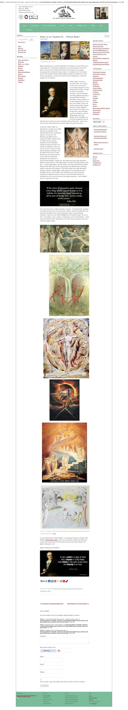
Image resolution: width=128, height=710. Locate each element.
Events (94, 100)
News (70, 25)
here (55, 533)
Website (42, 672)
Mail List (20, 48)
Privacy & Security (93, 697)
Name (42, 656)
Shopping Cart (81, 25)
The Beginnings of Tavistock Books (78, 603)
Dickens (20, 68)
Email (42, 664)
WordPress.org (96, 165)
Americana (21, 62)
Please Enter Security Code (47, 647)
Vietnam (20, 82)
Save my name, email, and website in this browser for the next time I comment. (62, 682)
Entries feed (96, 161)
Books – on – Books (23, 64)
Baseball (95, 82)
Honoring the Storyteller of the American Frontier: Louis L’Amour (101, 54)
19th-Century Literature (99, 74)
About (62, 25)
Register (95, 157)
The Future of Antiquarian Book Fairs (51, 603)
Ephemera (95, 98)
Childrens (20, 66)
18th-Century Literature (59, 588)
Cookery (95, 96)
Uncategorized (97, 110)
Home (24, 25)
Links (19, 46)
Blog (101, 25)
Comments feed (97, 163)
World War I (21, 80)
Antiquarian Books (72, 588)
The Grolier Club (98, 149)
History (80, 588)
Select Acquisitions (49, 25)
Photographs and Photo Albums (101, 108)
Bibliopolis (94, 703)
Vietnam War (96, 112)
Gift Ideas (95, 102)
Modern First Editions (24, 72)
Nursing (20, 74)
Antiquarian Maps (98, 80)
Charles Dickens (97, 88)
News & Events (22, 50)
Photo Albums (22, 76)
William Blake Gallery (51, 540)
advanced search (21, 42)
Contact (29, 30)
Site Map (91, 699)
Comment (43, 636)
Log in (94, 159)
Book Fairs (96, 84)
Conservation (96, 94)
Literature (20, 70)
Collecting (96, 92)
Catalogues (35, 25)
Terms (93, 25)
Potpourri (20, 78)
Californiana (96, 86)
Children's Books (97, 90)
